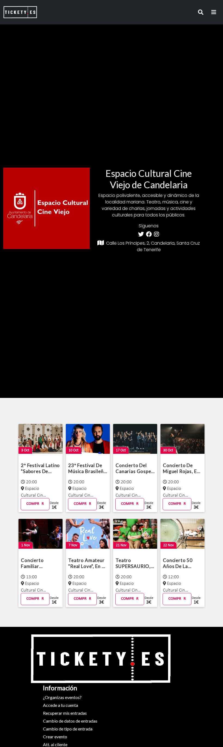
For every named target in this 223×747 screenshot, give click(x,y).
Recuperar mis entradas (65, 713)
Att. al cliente (55, 744)
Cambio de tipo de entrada (67, 728)
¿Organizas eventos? (62, 697)
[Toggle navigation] (200, 12)
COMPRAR (35, 504)
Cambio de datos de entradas (70, 720)
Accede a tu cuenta (60, 705)
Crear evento (55, 736)
